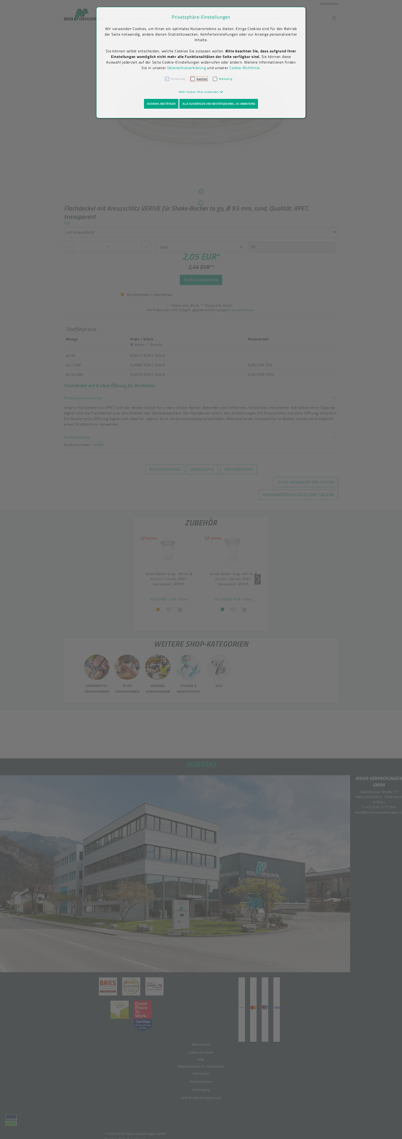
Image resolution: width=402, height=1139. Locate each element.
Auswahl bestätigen (161, 103)
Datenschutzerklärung (186, 68)
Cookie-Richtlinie (244, 68)
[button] (201, 92)
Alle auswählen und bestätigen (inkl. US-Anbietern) (218, 103)
